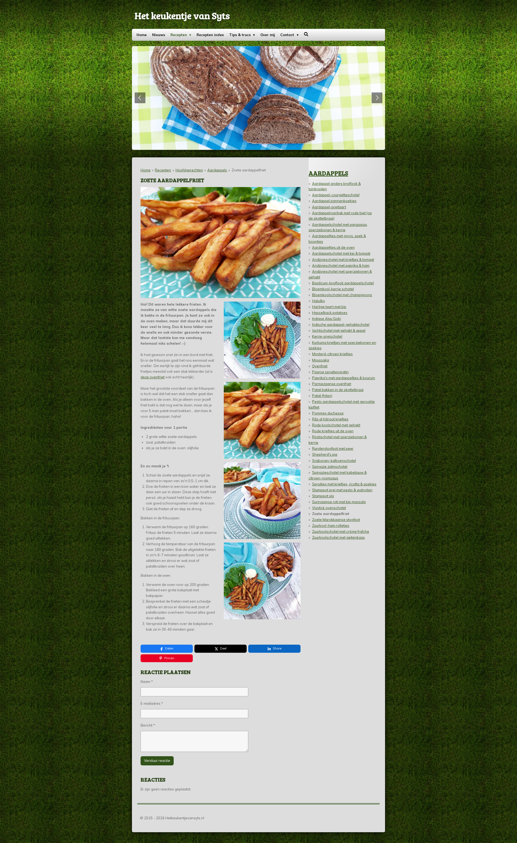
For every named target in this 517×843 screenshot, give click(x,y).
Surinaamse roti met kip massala (339, 502)
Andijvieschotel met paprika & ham (340, 265)
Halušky (318, 301)
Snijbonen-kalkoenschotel (334, 460)
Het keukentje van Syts (182, 15)
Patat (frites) (322, 395)
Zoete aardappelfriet (249, 170)
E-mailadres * (152, 703)
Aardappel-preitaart (329, 207)
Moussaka (320, 360)
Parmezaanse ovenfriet (331, 384)
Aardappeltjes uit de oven (333, 247)
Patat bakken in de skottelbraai (338, 390)
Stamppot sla (323, 496)
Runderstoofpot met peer (333, 448)
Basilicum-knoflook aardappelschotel (343, 283)
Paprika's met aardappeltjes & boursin (343, 378)
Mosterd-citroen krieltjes (332, 354)
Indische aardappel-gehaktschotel (340, 324)
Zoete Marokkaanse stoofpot (336, 519)
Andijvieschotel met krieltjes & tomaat (343, 259)
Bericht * (148, 725)
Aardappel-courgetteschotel (335, 195)
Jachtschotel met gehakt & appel (338, 330)
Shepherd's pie (324, 454)
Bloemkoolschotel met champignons (342, 295)
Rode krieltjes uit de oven (333, 431)
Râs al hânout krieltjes (330, 419)
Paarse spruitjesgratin (330, 372)
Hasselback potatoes (329, 312)
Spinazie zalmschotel (329, 466)
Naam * (147, 681)
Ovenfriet (319, 366)
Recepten (163, 170)
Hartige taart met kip (329, 307)
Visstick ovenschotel (329, 508)
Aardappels (217, 170)
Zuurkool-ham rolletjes (330, 525)
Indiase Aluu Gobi (326, 318)
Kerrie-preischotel (327, 336)
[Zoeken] (306, 34)
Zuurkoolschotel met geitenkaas (338, 537)
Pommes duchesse (328, 413)
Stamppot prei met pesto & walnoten (342, 490)
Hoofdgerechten (189, 170)
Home (146, 170)
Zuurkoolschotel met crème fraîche (340, 531)
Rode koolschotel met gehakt (336, 425)
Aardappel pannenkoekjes (334, 201)
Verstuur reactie (157, 760)
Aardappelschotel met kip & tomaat (341, 253)
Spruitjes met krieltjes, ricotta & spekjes (344, 484)
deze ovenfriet (153, 377)
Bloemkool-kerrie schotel (333, 289)
